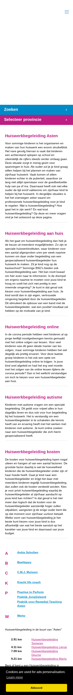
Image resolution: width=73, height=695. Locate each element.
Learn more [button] (14, 677)
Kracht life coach (29, 582)
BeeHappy (24, 562)
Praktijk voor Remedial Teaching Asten (39, 603)
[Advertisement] (36, 66)
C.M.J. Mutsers (27, 572)
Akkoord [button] (36, 687)
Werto (21, 615)
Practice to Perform (30, 592)
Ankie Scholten (27, 552)
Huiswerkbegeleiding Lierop (49, 647)
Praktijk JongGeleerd (31, 596)
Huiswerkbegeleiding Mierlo (49, 658)
